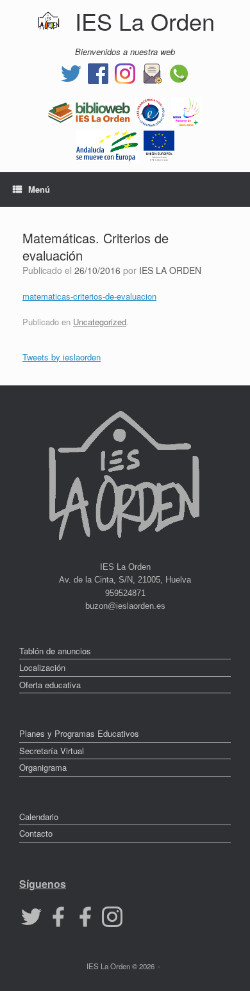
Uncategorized (99, 322)
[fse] (159, 144)
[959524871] (179, 72)
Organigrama (43, 767)
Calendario (38, 816)
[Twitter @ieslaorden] (71, 72)
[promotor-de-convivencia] (186, 111)
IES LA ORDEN (170, 270)
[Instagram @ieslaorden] (125, 72)
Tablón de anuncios (55, 651)
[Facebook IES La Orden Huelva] (98, 72)
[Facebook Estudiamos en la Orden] (85, 915)
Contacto (36, 833)
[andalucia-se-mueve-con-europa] (107, 144)
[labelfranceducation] (150, 111)
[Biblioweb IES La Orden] (89, 111)
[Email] (152, 72)
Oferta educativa (50, 685)
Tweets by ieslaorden (61, 357)
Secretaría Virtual (51, 751)
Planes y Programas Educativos (79, 733)
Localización (42, 667)
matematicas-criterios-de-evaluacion (89, 296)
